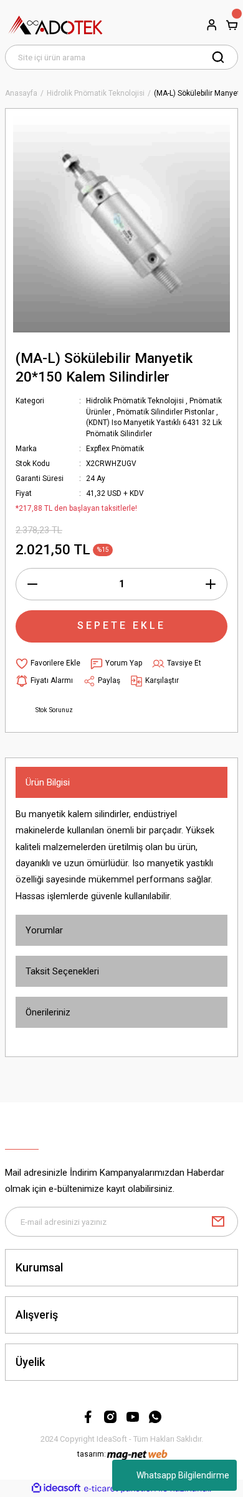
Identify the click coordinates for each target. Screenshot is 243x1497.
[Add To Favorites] (48, 663)
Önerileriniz (48, 1012)
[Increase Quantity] (210, 584)
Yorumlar (44, 930)
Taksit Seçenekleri (62, 971)
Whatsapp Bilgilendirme (182, 1475)
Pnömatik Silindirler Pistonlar (165, 412)
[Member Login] (212, 25)
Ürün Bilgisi (48, 782)
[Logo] (56, 24)
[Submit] (218, 1222)
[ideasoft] (56, 1488)
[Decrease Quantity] (32, 584)
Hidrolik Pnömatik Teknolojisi (135, 400)
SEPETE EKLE (121, 625)
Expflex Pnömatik (115, 448)
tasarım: (91, 1454)
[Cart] (232, 25)
